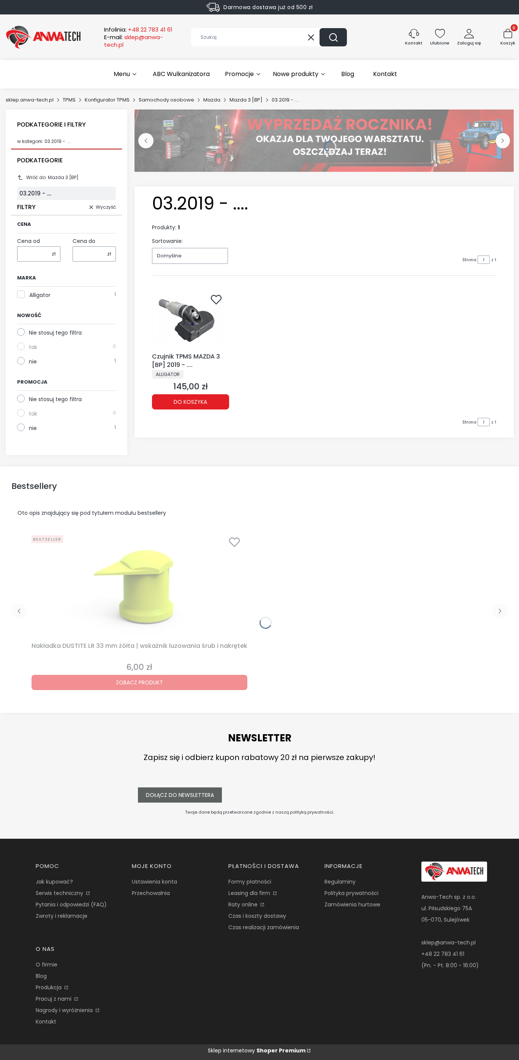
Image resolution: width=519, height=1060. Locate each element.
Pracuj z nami (54, 999)
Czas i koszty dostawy (257, 916)
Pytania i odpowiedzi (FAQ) (71, 904)
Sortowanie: (167, 241)
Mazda (211, 99)
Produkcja (49, 987)
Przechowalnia (151, 893)
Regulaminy (340, 881)
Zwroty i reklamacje (61, 916)
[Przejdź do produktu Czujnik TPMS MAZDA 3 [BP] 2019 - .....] (190, 319)
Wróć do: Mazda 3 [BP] (52, 177)
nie (33, 361)
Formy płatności (249, 881)
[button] (333, 37)
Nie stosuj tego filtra (55, 332)
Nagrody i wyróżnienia (65, 1010)
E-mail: (133, 41)
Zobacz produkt (139, 682)
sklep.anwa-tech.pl (30, 99)
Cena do (84, 241)
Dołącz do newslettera (180, 795)
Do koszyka (190, 402)
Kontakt (46, 1021)
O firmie (46, 964)
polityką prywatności (311, 812)
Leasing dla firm (250, 893)
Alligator (40, 295)
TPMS (69, 99)
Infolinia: (138, 29)
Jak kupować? (54, 881)
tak (33, 347)
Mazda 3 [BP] (246, 99)
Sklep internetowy (256, 1050)
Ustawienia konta (154, 881)
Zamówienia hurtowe (352, 904)
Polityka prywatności (351, 893)
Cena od (28, 241)
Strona (469, 260)
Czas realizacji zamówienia (263, 927)
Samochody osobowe (166, 99)
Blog (41, 976)
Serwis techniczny (60, 893)
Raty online (243, 904)
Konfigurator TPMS (107, 99)
